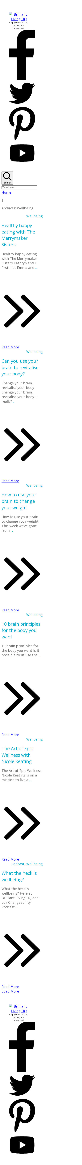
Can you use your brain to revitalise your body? (20, 367)
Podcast (17, 863)
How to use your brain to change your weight (19, 500)
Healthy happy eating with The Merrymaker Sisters (18, 235)
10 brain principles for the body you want (21, 630)
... (36, 267)
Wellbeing (34, 216)
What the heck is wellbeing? (19, 876)
